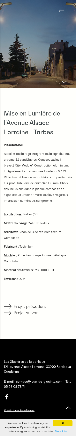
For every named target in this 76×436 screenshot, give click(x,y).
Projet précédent (30, 306)
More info (61, 431)
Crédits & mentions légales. (19, 409)
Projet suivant (27, 312)
